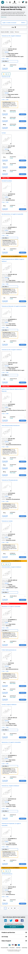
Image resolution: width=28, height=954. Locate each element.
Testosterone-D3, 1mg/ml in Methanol (11, 35)
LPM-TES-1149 (11, 90)
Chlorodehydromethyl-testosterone (11, 425)
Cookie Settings (24, 947)
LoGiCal (6, 197)
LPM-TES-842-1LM (12, 799)
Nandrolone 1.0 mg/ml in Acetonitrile (11, 606)
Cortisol (4, 133)
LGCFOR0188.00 (11, 404)
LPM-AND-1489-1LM (12, 580)
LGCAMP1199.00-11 (12, 227)
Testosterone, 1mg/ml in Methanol (10, 785)
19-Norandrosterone (7, 873)
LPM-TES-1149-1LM (12, 49)
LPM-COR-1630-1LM (12, 717)
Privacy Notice (12, 947)
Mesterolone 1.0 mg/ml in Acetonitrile (11, 742)
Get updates (13, 926)
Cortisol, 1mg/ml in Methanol (9, 704)
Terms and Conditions (4, 947)
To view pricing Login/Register (5, 69)
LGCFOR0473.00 (11, 194)
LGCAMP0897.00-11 (12, 838)
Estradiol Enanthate (7, 181)
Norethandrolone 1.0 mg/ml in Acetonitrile (12, 214)
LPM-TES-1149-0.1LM (12, 362)
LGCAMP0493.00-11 (12, 319)
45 (14, 908)
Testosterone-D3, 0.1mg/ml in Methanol (12, 349)
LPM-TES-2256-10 (12, 887)
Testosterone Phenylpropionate (10, 480)
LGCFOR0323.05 (11, 534)
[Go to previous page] (2, 908)
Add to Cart (22, 68)
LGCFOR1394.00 (11, 493)
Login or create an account (9, 22)
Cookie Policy (18, 947)
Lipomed (7, 52)
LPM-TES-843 (11, 663)
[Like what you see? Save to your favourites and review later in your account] (19, 2)
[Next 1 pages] (11, 908)
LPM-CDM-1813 (11, 438)
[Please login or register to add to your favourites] (25, 65)
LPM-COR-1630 (11, 146)
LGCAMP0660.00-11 (12, 619)
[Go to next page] (18, 908)
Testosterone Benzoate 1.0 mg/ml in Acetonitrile (14, 306)
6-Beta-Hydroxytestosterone (9, 650)
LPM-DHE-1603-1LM (12, 274)
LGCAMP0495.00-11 (12, 755)
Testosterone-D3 (6, 76)
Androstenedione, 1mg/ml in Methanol (11, 567)
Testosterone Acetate (7, 521)
